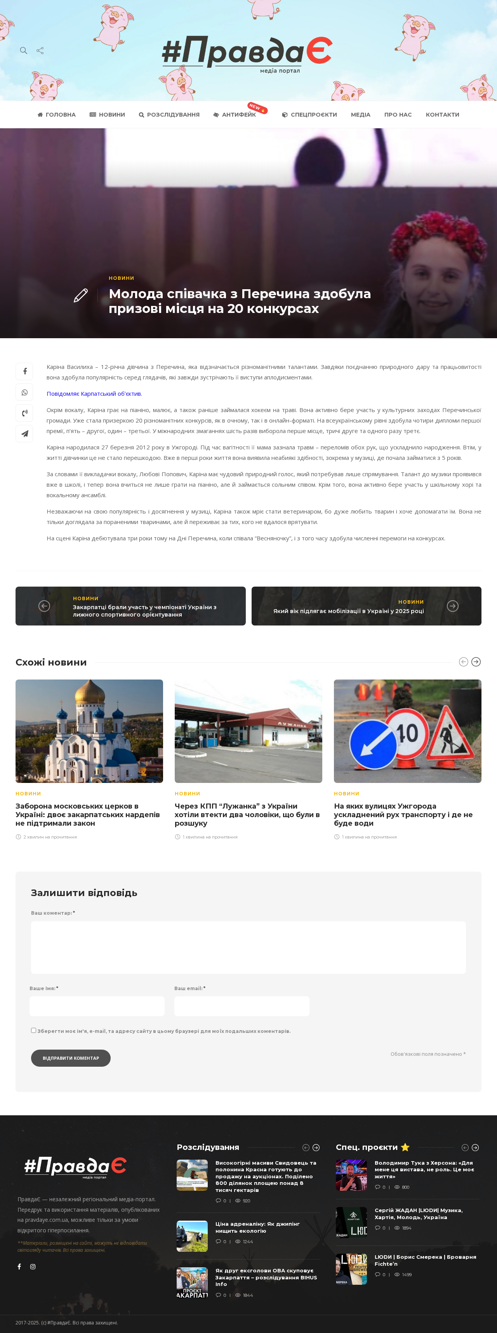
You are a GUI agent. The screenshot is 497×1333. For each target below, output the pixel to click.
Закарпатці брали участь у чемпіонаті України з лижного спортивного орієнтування (145, 611)
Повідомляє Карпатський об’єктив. (94, 393)
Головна (61, 114)
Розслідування (173, 114)
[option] (89, 758)
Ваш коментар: (53, 913)
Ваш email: (189, 988)
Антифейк (239, 114)
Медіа (360, 114)
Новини (112, 114)
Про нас (398, 114)
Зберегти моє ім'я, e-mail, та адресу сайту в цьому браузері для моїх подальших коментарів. (164, 1031)
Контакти (442, 114)
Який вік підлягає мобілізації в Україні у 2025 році (348, 611)
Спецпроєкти (314, 114)
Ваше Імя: (44, 988)
